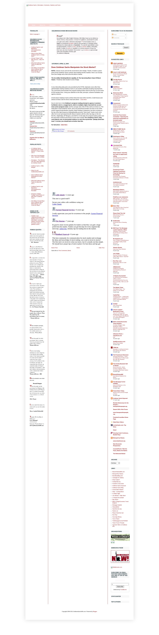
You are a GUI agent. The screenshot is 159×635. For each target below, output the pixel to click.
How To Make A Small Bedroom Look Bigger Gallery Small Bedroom (121, 242)
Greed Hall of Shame (117, 489)
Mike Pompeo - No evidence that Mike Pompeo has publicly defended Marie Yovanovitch (120, 200)
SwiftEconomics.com (119, 341)
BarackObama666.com (118, 471)
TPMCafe (115, 347)
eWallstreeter (116, 267)
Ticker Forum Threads (118, 522)
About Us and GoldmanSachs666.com (37, 171)
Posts (115, 34)
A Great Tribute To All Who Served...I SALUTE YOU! (37, 60)
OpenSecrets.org (116, 509)
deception (71, 43)
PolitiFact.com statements (120, 197)
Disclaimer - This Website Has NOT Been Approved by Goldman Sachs (38, 161)
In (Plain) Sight (116, 493)
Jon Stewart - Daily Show (119, 495)
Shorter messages (117, 88)
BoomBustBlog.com (117, 475)
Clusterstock (116, 103)
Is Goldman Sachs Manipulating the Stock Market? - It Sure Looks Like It (37, 150)
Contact (72, 25)
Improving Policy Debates (119, 249)
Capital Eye (116, 295)
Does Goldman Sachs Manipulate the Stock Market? (73, 67)
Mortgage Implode (117, 505)
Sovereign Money (117, 517)
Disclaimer (52, 25)
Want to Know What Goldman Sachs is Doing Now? (37, 55)
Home (33, 25)
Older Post (101, 247)
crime (74, 46)
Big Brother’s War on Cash (119, 262)
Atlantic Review (117, 247)
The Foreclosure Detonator (120, 355)
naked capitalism (118, 63)
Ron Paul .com (117, 261)
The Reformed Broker (119, 453)
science (87, 50)
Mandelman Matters (118, 189)
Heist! (114, 430)
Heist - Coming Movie (118, 491)
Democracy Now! (118, 93)
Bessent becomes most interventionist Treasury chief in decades (121, 123)
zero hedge (116, 253)
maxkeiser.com (117, 182)
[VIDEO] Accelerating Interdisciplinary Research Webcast (119, 270)
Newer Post (54, 247)
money (69, 48)
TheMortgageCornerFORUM (120, 520)
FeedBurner (123, 589)
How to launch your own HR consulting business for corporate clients (120, 139)
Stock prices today (35, 83)
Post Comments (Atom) (65, 250)
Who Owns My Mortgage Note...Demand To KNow (37, 156)
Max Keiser (115, 499)
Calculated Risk (117, 145)
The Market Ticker (118, 287)
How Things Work (117, 305)
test (114, 337)
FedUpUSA (116, 163)
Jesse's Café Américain (119, 72)
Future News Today (118, 391)
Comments (116, 37)
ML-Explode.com (118, 238)
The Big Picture (117, 79)
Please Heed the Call (117, 513)
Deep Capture (116, 479)
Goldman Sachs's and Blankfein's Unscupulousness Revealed (37, 49)
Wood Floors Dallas (118, 343)
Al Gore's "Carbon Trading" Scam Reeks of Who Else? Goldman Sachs (37, 196)
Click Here (83, 99)
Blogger (95, 611)
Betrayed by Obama (118, 438)
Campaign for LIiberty (118, 477)
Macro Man (116, 206)
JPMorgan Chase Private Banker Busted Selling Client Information (120, 233)
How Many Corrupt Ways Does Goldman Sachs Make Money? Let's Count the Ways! (38, 70)
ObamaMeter (115, 507)
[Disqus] (77, 162)
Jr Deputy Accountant (119, 275)
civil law (84, 46)
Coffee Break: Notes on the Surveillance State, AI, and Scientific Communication (120, 66)
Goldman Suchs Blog (117, 487)
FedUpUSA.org (116, 481)
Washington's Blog (118, 136)
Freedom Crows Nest (118, 483)
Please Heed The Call (119, 213)
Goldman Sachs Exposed (120, 398)
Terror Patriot (115, 518)
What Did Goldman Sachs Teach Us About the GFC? (38, 64)
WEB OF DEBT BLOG (119, 129)
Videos (81, 25)
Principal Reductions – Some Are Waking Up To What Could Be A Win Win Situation (120, 358)
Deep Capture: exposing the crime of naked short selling (120, 154)
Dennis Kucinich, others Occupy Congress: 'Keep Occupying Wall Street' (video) (120, 368)
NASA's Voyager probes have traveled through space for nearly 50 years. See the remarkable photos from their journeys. (120, 107)
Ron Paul (114, 514)
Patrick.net (115, 511)
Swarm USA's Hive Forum (120, 409)
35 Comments (70, 131)
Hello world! (116, 165)
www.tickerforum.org (119, 441)
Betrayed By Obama (117, 473)
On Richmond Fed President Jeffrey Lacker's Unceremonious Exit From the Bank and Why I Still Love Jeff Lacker (120, 280)
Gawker (115, 303)
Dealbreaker (116, 220)
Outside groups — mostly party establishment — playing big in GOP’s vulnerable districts (120, 298)
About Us (42, 25)
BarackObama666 (118, 374)
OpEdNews (116, 87)
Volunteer (62, 25)
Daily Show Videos (118, 422)
